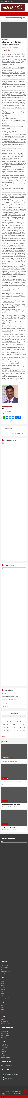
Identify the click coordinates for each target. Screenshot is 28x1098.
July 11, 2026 (5, 784)
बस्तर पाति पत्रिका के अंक (6, 1065)
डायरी (2, 985)
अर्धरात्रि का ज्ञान (6, 757)
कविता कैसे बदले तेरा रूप (6, 1031)
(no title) (4, 693)
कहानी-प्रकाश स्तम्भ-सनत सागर (9, 699)
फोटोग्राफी (3, 1055)
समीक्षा (2, 996)
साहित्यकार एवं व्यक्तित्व (6, 1023)
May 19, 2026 (5, 829)
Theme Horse (16, 1093)
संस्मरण (6, 39)
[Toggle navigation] (3, 14)
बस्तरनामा (3, 1019)
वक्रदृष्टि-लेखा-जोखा (8, 428)
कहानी (4, 778)
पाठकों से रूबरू (4, 965)
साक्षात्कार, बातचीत (5, 998)
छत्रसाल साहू (7, 421)
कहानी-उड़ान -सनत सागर (7, 703)
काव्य (2, 1005)
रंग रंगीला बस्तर (4, 1021)
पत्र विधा (3, 987)
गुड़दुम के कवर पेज (6, 706)
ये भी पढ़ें (5, 742)
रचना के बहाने (4, 1037)
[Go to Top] (25, 1091)
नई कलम (3, 973)
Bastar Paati (15, 47)
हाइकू (2, 1009)
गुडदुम (2, 1049)
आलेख (2, 981)
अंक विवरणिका (4, 1045)
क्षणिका (2, 1007)
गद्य (3, 39)
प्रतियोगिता (3, 1053)
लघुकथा (3, 989)
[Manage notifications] (3, 1094)
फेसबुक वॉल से (4, 1033)
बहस (2, 969)
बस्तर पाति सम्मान (5, 1035)
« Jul (3, 736)
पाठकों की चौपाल (5, 967)
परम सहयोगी (4, 1047)
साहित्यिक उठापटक (5, 1057)
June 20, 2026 (5, 807)
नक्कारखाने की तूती (5, 971)
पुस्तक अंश (3, 1051)
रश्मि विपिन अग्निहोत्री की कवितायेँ (17, 433)
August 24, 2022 (6, 47)
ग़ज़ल (2, 1012)
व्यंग (2, 991)
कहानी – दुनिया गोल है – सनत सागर (10, 696)
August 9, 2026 (6, 761)
